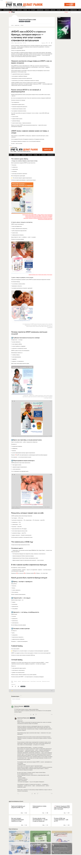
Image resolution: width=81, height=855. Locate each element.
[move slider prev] (12, 401)
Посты (12, 25)
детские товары (38, 681)
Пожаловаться (27, 21)
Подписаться (21, 21)
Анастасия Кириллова (27, 19)
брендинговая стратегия (46, 681)
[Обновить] (20, 696)
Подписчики (17, 25)
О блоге (21, 25)
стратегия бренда (33, 681)
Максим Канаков (18, 706)
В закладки (23, 686)
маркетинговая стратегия (25, 681)
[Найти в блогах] (70, 12)
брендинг (15, 681)
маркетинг (19, 681)
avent (12, 682)
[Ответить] (15, 714)
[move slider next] (14, 401)
